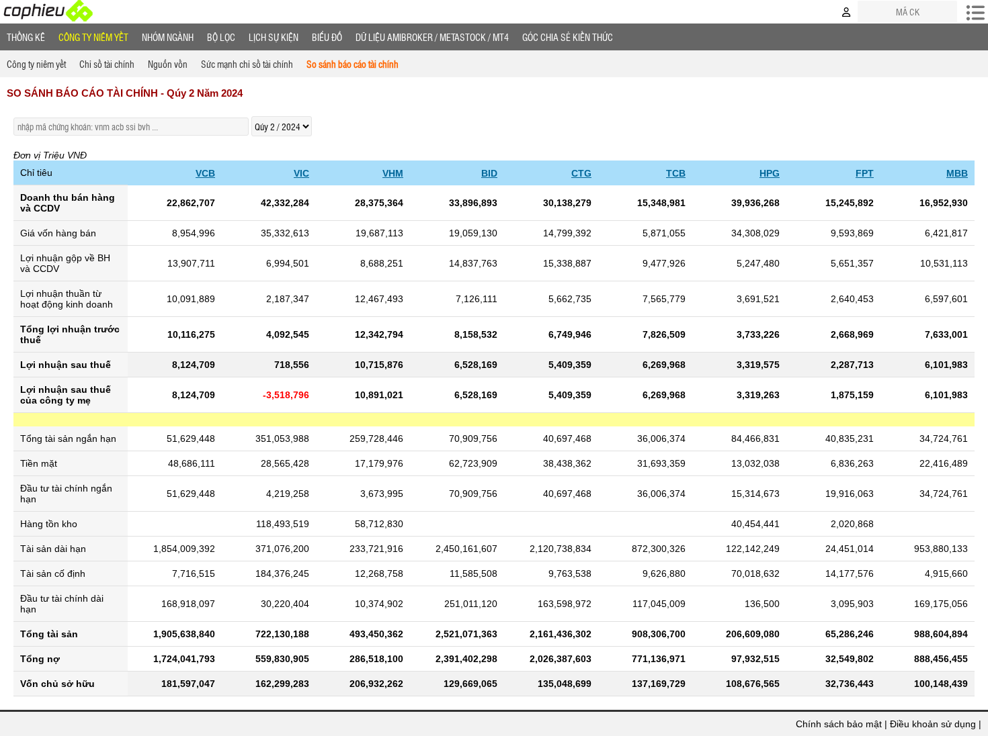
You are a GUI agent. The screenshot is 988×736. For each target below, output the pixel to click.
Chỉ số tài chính (106, 64)
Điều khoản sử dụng (933, 724)
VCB (205, 173)
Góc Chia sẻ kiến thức (567, 37)
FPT (865, 173)
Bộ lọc (221, 37)
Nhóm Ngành (168, 37)
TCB (676, 173)
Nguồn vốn (168, 64)
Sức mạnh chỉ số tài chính (247, 64)
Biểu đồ (327, 37)
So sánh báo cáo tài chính (352, 64)
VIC (301, 173)
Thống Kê (26, 37)
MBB (957, 173)
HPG (769, 173)
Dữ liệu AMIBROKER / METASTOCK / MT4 (432, 37)
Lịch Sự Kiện (273, 37)
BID (489, 173)
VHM (392, 173)
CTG (581, 173)
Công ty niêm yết (93, 37)
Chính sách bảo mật (839, 724)
